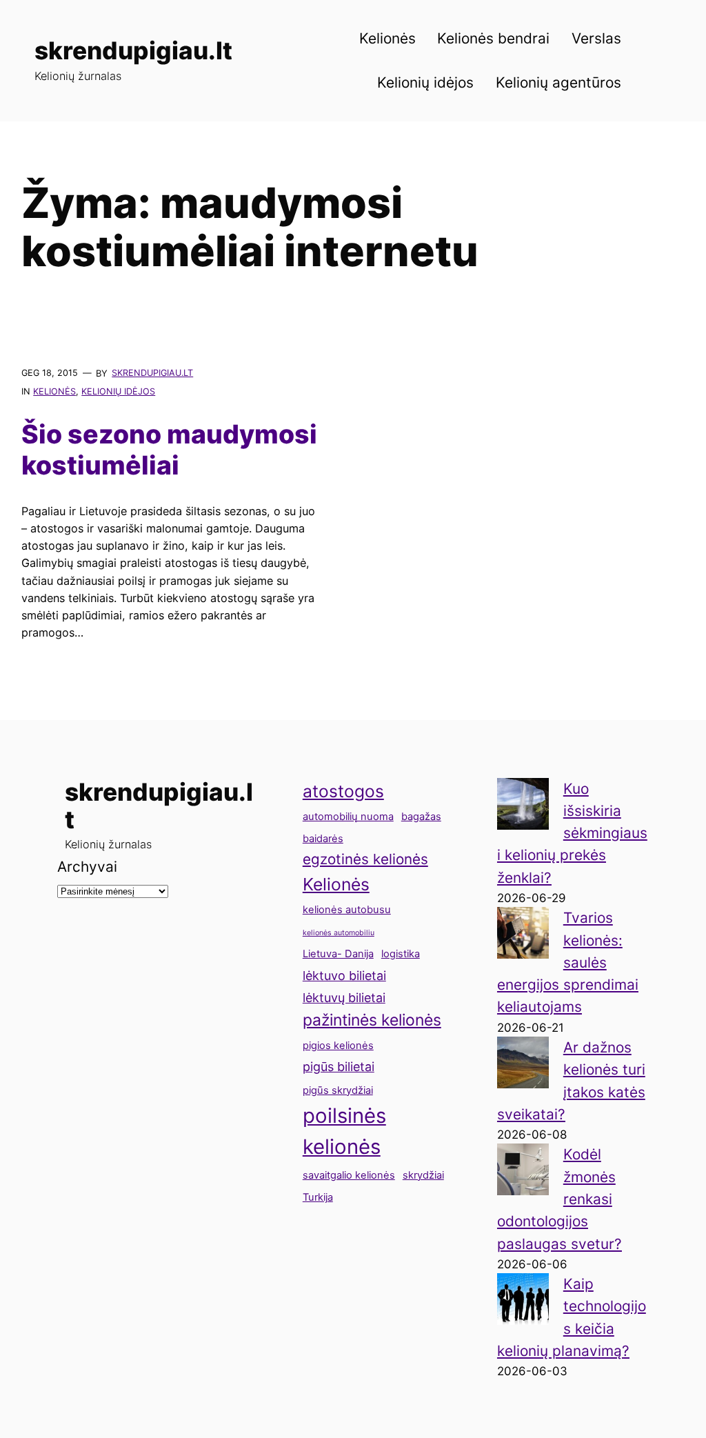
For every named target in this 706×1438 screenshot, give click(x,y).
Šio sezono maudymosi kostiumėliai (169, 450)
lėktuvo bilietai (344, 975)
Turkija (318, 1197)
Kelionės (54, 391)
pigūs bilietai (338, 1066)
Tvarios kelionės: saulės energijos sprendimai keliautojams (567, 962)
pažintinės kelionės (372, 1020)
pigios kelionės (338, 1045)
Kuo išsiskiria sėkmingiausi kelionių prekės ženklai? (572, 833)
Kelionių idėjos (118, 391)
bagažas (421, 816)
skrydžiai (423, 1175)
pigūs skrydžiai (338, 1090)
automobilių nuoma (348, 816)
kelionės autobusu (347, 909)
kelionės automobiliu (338, 932)
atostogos (343, 791)
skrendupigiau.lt (133, 50)
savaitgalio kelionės (349, 1175)
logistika (400, 954)
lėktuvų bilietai (344, 997)
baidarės (323, 838)
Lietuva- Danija (338, 954)
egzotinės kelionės (365, 859)
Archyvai (87, 866)
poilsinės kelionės (344, 1131)
